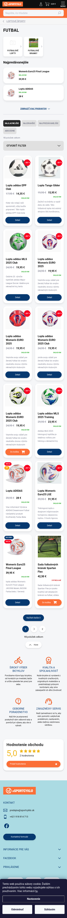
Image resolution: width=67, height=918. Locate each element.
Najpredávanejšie (48, 123)
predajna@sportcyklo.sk (22, 810)
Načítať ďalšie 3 (33, 618)
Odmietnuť (17, 909)
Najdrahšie (29, 123)
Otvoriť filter (16, 145)
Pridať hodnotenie (18, 764)
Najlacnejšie (12, 123)
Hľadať (59, 13)
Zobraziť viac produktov (33, 109)
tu (36, 891)
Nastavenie (33, 898)
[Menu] (63, 4)
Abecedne (10, 131)
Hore (36, 645)
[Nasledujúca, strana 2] (34, 629)
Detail (17, 220)
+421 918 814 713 (19, 816)
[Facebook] (6, 825)
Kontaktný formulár (19, 837)
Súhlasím (49, 909)
